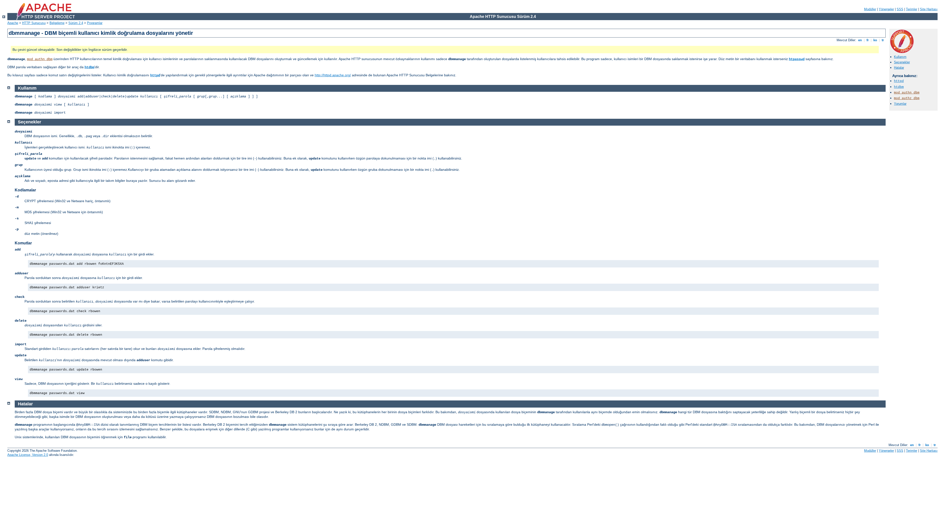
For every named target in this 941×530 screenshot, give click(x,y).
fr (868, 40)
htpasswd (797, 59)
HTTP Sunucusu (34, 23)
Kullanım (900, 57)
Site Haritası (929, 9)
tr (883, 40)
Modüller (870, 9)
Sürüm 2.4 (75, 23)
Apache (12, 23)
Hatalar (899, 67)
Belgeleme (57, 23)
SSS (900, 9)
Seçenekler (902, 62)
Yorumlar (900, 104)
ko (875, 40)
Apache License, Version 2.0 (27, 455)
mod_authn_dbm (39, 59)
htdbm (89, 67)
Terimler (911, 9)
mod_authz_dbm (906, 98)
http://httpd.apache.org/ (333, 75)
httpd (155, 75)
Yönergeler (886, 9)
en (860, 40)
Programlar (94, 23)
